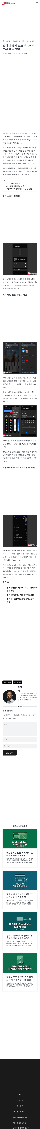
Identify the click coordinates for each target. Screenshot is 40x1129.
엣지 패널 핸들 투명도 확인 (16, 186)
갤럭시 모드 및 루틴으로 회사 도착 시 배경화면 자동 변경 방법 (19, 979)
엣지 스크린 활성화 (13, 183)
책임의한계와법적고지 (20, 1123)
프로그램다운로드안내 (20, 1112)
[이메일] (10, 697)
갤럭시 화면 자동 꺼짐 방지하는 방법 (21, 595)
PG (19, 691)
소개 (20, 1094)
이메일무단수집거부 (20, 1117)
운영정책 (20, 1106)
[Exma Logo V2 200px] (8, 3)
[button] (37, 3)
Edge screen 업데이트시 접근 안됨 (19, 189)
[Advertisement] (20, 108)
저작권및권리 (20, 1100)
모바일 (8, 41)
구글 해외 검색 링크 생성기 (20, 1128)
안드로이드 (16, 41)
